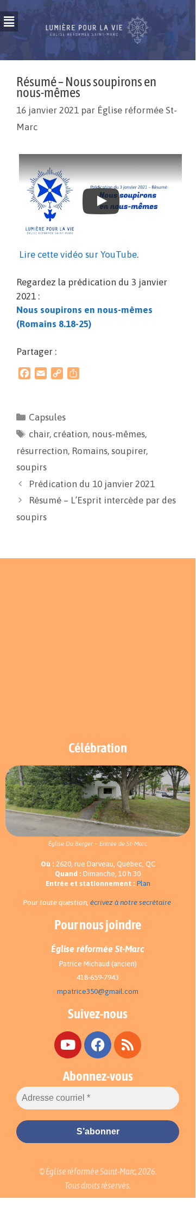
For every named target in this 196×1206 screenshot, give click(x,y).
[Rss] (127, 1044)
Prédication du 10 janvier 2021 (92, 483)
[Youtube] (67, 1044)
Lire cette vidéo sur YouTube (78, 254)
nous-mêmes (118, 434)
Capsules (47, 417)
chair (39, 434)
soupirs (31, 467)
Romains (90, 450)
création (70, 434)
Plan (143, 883)
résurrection (42, 450)
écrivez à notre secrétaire (130, 902)
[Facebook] (97, 1044)
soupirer (128, 450)
